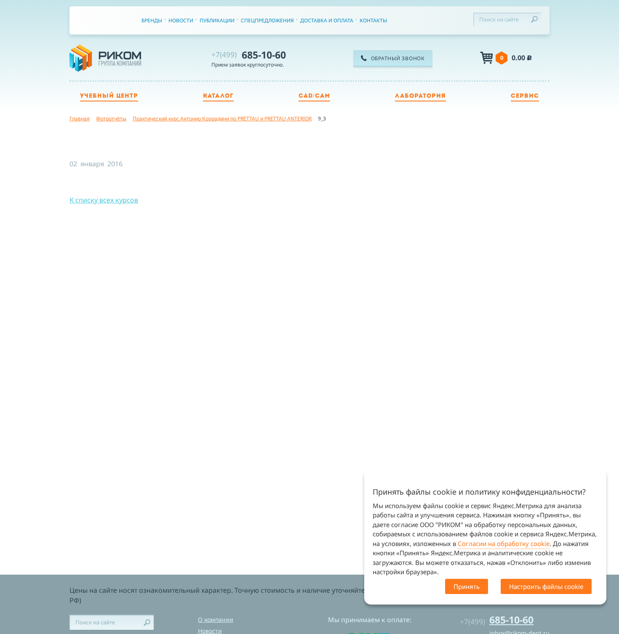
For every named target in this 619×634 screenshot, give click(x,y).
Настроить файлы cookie (546, 586)
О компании (215, 619)
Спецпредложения (267, 20)
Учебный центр (109, 96)
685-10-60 (248, 54)
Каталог (218, 96)
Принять (467, 586)
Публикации (217, 20)
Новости (180, 20)
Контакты (373, 20)
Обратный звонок (398, 58)
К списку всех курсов (103, 200)
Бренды (151, 20)
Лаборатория (420, 96)
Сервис (525, 96)
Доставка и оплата (326, 20)
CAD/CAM (314, 96)
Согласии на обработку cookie (504, 543)
